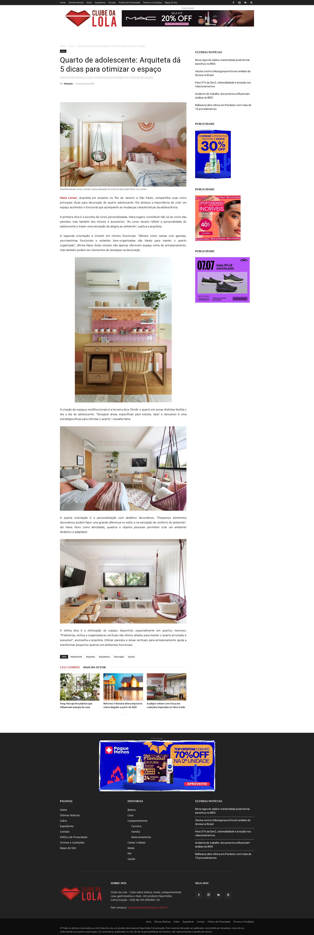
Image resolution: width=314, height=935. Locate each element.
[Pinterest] (88, 91)
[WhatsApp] (97, 91)
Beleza (132, 810)
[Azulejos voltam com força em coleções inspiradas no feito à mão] (166, 687)
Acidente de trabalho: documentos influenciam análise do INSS (222, 95)
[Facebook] (233, 2)
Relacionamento (141, 837)
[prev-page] (119, 714)
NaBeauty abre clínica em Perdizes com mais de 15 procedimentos (223, 107)
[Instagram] (239, 2)
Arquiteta (90, 656)
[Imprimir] (122, 91)
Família (135, 831)
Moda (131, 848)
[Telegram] (105, 91)
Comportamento (137, 820)
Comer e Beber (137, 842)
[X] (80, 91)
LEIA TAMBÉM (70, 667)
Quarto (131, 656)
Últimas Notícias (76, 2)
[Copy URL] (63, 91)
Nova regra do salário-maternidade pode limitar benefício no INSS (222, 62)
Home (63, 2)
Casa (71, 45)
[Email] (113, 91)
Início (62, 45)
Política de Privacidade (129, 2)
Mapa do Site (171, 2)
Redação (68, 83)
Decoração (119, 656)
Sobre (89, 2)
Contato (112, 2)
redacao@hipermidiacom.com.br (148, 907)
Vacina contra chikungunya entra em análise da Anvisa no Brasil (222, 73)
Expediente (100, 2)
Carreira (136, 826)
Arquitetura (104, 656)
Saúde (131, 859)
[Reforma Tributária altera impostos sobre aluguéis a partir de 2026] (123, 687)
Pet (129, 853)
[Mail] (245, 2)
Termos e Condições (152, 2)
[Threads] (251, 2)
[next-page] (125, 714)
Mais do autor (94, 667)
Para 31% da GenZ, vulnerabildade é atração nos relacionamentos (223, 84)
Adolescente (76, 656)
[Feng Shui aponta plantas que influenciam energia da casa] (80, 687)
